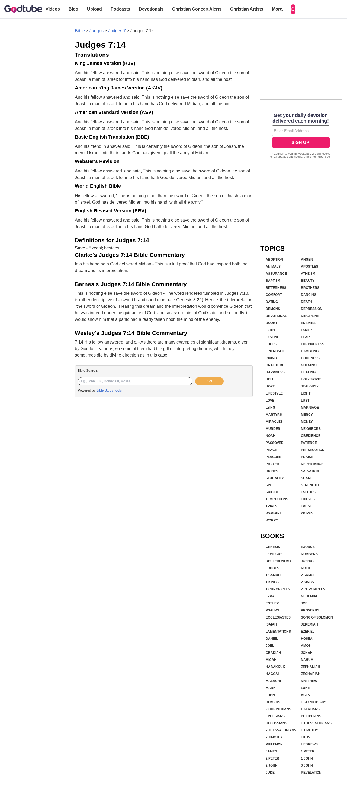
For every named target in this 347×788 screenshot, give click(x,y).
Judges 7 (117, 30)
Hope (270, 386)
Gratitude (275, 365)
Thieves (308, 499)
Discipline (310, 316)
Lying (270, 407)
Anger (307, 259)
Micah (271, 660)
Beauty (307, 281)
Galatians (310, 709)
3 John (307, 765)
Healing (308, 372)
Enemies (308, 323)
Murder (273, 429)
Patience (309, 443)
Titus (305, 737)
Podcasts (120, 9)
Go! (209, 381)
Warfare (274, 513)
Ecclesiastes (278, 617)
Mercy (307, 415)
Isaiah (271, 624)
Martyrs (274, 415)
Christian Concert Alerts (196, 9)
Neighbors (311, 429)
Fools (271, 344)
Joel (270, 646)
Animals (273, 266)
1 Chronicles (278, 589)
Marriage (310, 407)
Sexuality (275, 478)
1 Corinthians (313, 702)
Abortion (274, 259)
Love (270, 400)
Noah (270, 436)
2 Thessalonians (281, 730)
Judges (96, 30)
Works (307, 513)
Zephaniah (310, 667)
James (271, 751)
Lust (305, 400)
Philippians (311, 716)
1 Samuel (274, 575)
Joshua (308, 561)
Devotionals (151, 9)
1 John (307, 758)
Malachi (273, 681)
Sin (268, 485)
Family (306, 330)
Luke (305, 688)
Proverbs (310, 610)
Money (307, 422)
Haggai (272, 674)
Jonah (307, 653)
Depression (311, 309)
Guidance (310, 365)
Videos (53, 9)
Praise (307, 457)
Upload (94, 9)
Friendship (275, 351)
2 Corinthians (278, 709)
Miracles (274, 422)
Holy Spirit (311, 379)
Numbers (309, 554)
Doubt (271, 323)
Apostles (309, 266)
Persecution (312, 450)
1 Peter (307, 751)
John (270, 695)
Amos (306, 646)
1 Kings (272, 582)
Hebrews (309, 744)
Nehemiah (310, 596)
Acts (305, 695)
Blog (73, 9)
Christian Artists (246, 9)
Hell (270, 379)
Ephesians (275, 716)
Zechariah (310, 674)
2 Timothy (274, 737)
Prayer (272, 464)
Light (305, 393)
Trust (306, 506)
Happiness (275, 372)
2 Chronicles (313, 589)
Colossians (276, 723)
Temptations (277, 499)
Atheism (308, 274)
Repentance (312, 464)
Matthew (309, 681)
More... (278, 9)
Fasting (272, 337)
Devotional (276, 316)
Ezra (270, 596)
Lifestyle (274, 393)
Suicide (272, 492)
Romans (273, 702)
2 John (272, 765)
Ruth (305, 568)
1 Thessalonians (316, 723)
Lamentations (278, 631)
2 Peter (272, 758)
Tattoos (308, 492)
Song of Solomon (317, 617)
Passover (275, 443)
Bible (80, 30)
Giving (271, 358)
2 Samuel (309, 575)
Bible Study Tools (109, 390)
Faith (270, 330)
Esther (272, 603)
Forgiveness (312, 344)
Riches (272, 471)
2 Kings (307, 582)
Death (306, 302)
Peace (271, 450)
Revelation (311, 772)
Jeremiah (309, 624)
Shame (307, 478)
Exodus (308, 547)
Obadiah (273, 653)
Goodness (310, 358)
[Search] (293, 9)
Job (304, 603)
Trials (271, 506)
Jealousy (310, 386)
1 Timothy (309, 730)
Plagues (273, 457)
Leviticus (274, 554)
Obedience (310, 436)
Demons (273, 309)
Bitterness (276, 288)
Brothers (310, 288)
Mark (271, 688)
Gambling (310, 351)
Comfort (274, 295)
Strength (310, 485)
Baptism (273, 281)
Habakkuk (275, 667)
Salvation (310, 471)
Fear (305, 337)
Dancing (308, 295)
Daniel (272, 638)
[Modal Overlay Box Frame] (301, 136)
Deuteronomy (278, 561)
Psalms (272, 610)
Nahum (307, 660)
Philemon (274, 744)
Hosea (307, 638)
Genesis (273, 547)
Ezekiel (307, 631)
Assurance (276, 274)
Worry (272, 520)
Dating (272, 302)
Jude (270, 772)
